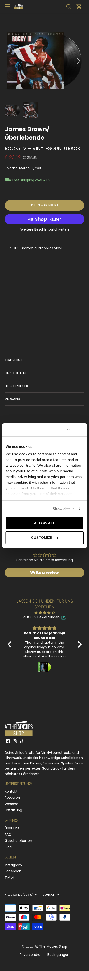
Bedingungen (58, 954)
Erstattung (13, 810)
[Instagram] (15, 741)
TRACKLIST (13, 360)
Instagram (13, 865)
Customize (41, 538)
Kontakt (11, 791)
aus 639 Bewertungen (41, 617)
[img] (44, 612)
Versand (11, 804)
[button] (10, 644)
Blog (8, 847)
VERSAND (12, 398)
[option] (44, 61)
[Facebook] (8, 741)
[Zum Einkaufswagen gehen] (79, 6)
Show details (63, 509)
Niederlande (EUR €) (19, 894)
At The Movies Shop (51, 946)
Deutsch (49, 894)
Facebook (13, 871)
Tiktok (9, 877)
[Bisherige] (11, 61)
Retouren (12, 797)
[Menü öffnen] (7, 6)
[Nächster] (78, 61)
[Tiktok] (22, 741)
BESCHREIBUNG (17, 386)
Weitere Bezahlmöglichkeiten (44, 229)
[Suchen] (68, 6)
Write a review (44, 572)
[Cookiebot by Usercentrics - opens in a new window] (52, 430)
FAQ (8, 834)
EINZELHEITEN (15, 373)
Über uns (12, 828)
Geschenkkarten (18, 840)
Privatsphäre (30, 954)
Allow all (44, 523)
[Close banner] (82, 430)
